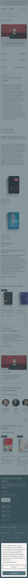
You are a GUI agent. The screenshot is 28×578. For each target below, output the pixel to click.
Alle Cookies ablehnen (9, 562)
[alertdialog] (14, 560)
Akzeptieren (14, 573)
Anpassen (14, 567)
